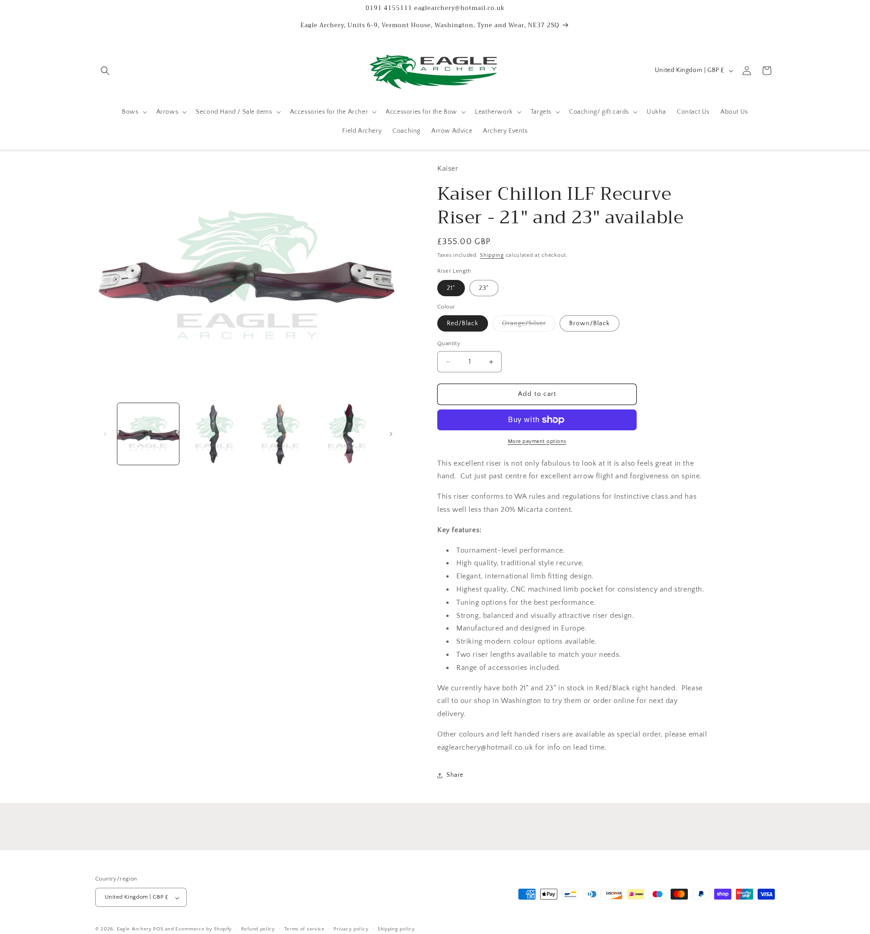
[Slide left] (105, 434)
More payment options (537, 441)
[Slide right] (391, 434)
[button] (105, 71)
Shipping (492, 255)
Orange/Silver (529, 326)
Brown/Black (589, 323)
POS (158, 929)
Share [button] (455, 775)
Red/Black (462, 323)
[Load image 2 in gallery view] (214, 434)
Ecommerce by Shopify (203, 929)
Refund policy (258, 929)
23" (484, 288)
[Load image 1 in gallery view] (148, 434)
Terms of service (304, 929)
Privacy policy (351, 929)
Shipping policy (396, 929)
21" (451, 288)
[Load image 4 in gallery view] (347, 434)
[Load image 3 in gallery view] (281, 434)
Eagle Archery (134, 929)
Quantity (448, 344)
